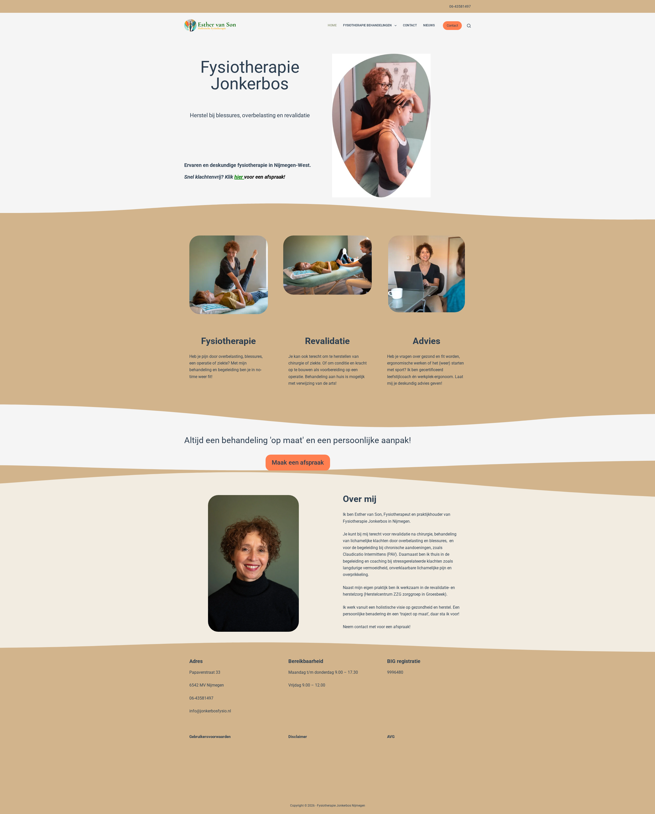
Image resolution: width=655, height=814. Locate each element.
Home (332, 25)
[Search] (469, 26)
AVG (391, 736)
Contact (410, 25)
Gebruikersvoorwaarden (210, 736)
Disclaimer (297, 736)
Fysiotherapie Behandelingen (367, 25)
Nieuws (429, 25)
